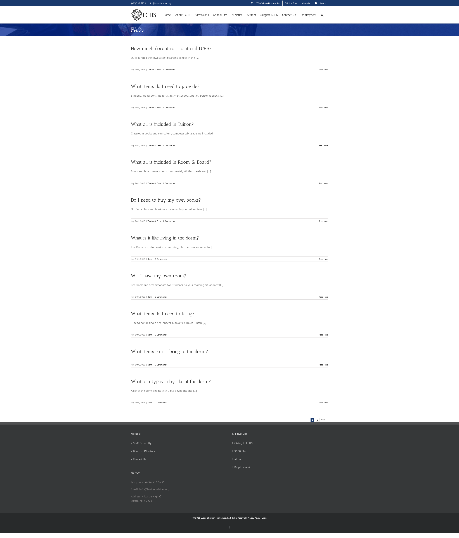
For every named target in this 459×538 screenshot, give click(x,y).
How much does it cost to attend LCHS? (171, 48)
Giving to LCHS (243, 443)
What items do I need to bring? (163, 313)
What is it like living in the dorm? (165, 238)
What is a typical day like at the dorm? (171, 381)
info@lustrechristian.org (159, 3)
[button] (322, 14)
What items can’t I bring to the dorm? (169, 351)
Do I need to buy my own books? (166, 200)
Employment (242, 467)
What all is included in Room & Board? (171, 162)
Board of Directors (144, 451)
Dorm (150, 259)
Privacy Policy (253, 517)
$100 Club (240, 451)
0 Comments (169, 69)
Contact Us (139, 459)
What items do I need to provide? (165, 86)
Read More (323, 69)
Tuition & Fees (154, 69)
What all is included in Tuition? (162, 124)
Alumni (238, 459)
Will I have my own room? (158, 276)
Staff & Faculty (142, 443)
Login (264, 517)
